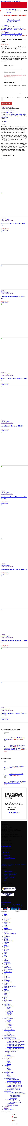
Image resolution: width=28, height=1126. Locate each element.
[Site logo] (13, 12)
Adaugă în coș (6, 103)
